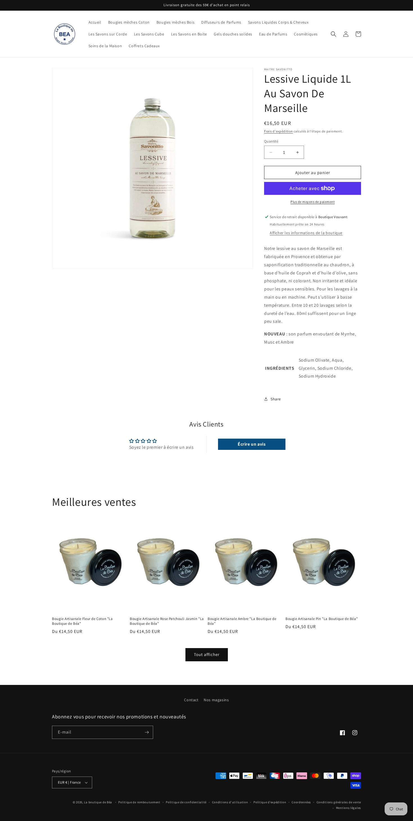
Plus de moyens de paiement (313, 202)
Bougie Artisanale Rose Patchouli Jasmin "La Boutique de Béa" (167, 621)
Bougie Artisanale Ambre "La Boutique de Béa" (242, 621)
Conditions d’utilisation (230, 802)
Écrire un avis (252, 444)
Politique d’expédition (269, 802)
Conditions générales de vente (339, 802)
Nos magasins (216, 699)
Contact (191, 699)
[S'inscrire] (146, 732)
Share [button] (276, 399)
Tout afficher (206, 654)
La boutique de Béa (98, 802)
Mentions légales (348, 808)
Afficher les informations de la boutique (306, 232)
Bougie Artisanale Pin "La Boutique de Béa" (321, 619)
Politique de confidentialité (186, 802)
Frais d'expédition (278, 131)
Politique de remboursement (139, 802)
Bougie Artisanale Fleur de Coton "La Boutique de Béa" (82, 621)
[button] (333, 34)
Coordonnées (301, 802)
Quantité (271, 141)
